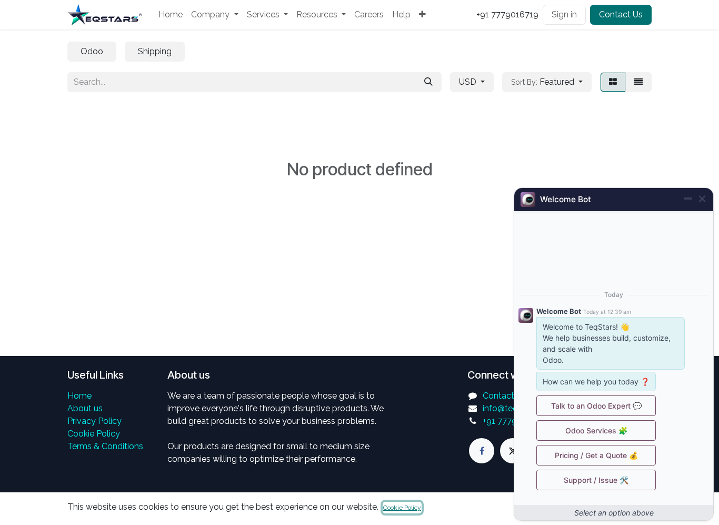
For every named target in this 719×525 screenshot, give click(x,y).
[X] (512, 450)
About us (85, 408)
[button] (547, 82)
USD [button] (468, 82)
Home (79, 396)
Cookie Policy (93, 434)
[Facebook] (481, 450)
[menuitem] (170, 14)
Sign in (564, 14)
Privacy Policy (94, 421)
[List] (638, 82)
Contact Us (621, 14)
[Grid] (613, 82)
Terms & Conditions (105, 446)
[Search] (428, 82)
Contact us (504, 396)
